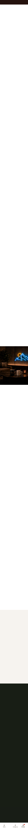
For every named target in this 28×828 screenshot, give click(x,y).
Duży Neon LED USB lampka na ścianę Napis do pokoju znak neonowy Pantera (9, 218)
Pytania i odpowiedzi (7, 726)
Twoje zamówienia (6, 737)
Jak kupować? (5, 751)
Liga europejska (9, 127)
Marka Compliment (7, 778)
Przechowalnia (5, 742)
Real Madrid (8, 107)
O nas (3, 775)
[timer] (14, 409)
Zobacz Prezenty (10, 462)
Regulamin (4, 729)
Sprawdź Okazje (9, 442)
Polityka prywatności (7, 753)
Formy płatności (5, 762)
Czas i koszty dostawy (7, 764)
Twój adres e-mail (5, 702)
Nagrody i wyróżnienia (7, 783)
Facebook (4, 796)
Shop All (3, 475)
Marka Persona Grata (7, 780)
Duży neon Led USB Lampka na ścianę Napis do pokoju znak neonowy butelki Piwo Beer (9, 258)
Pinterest (4, 794)
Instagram (4, 791)
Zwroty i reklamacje (7, 724)
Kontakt (3, 807)
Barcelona (7, 87)
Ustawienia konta (6, 740)
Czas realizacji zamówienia (9, 767)
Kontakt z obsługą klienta (8, 804)
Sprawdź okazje (9, 418)
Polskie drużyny (9, 47)
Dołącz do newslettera (10, 706)
